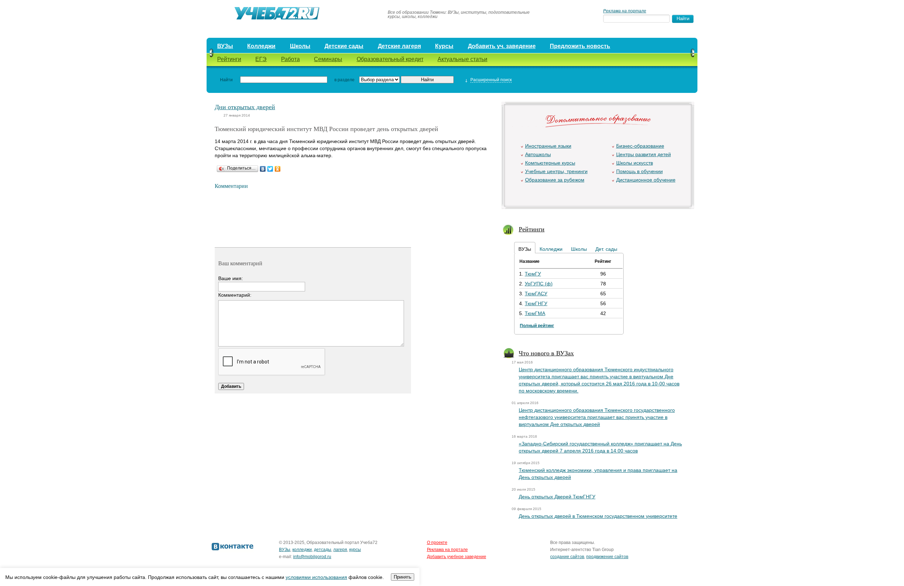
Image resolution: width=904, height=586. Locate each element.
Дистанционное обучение (646, 180)
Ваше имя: (230, 278)
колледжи (302, 549)
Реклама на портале (624, 10)
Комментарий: (234, 295)
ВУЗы (225, 46)
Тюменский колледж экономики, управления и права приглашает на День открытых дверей (598, 473)
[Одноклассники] (277, 168)
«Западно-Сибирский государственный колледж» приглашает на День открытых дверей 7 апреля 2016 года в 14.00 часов (600, 447)
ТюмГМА (535, 313)
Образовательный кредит (390, 59)
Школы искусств (634, 163)
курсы (355, 549)
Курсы (444, 46)
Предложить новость (580, 46)
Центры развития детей (643, 154)
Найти (226, 79)
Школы (300, 46)
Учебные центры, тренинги (556, 171)
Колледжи (261, 46)
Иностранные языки (548, 146)
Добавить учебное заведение (456, 556)
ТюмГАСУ (536, 293)
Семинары (328, 59)
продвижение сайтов (607, 556)
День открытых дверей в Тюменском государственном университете (598, 516)
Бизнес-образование (640, 146)
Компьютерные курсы (550, 163)
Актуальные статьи (462, 59)
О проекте (437, 542)
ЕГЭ (261, 59)
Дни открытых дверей (245, 106)
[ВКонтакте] (263, 168)
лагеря (340, 549)
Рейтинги (229, 59)
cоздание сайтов (567, 556)
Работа (290, 59)
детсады (322, 549)
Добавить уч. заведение (502, 46)
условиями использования (316, 577)
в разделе (344, 79)
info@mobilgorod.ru (312, 556)
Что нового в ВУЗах (546, 353)
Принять (402, 577)
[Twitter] (270, 168)
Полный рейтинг (537, 325)
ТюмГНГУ (536, 303)
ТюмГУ (533, 274)
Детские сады (344, 46)
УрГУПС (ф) (539, 283)
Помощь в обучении (639, 171)
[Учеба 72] (293, 14)
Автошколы (538, 154)
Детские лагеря (399, 46)
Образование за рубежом (554, 180)
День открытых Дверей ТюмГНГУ (557, 496)
